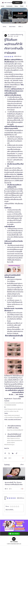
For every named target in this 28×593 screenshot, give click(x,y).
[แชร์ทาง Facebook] (5, 453)
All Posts (4, 26)
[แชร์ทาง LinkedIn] (12, 453)
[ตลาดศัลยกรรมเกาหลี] (14, 473)
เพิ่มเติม (19, 26)
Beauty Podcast (12, 26)
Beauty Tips (6, 448)
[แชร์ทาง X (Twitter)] (9, 453)
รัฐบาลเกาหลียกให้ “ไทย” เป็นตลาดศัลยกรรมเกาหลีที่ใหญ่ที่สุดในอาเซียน (14, 484)
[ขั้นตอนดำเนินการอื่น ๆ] (23, 35)
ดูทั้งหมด (22, 464)
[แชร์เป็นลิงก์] (16, 453)
